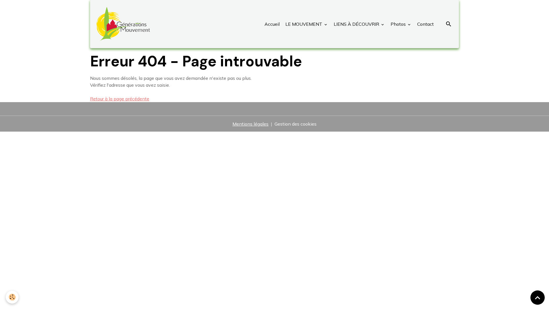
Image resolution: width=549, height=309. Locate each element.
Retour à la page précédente (119, 99)
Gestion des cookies (295, 124)
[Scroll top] (537, 297)
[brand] (124, 24)
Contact (425, 24)
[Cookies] (12, 297)
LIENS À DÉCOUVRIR (356, 24)
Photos (398, 24)
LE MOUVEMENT (303, 24)
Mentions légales (250, 124)
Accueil (272, 24)
